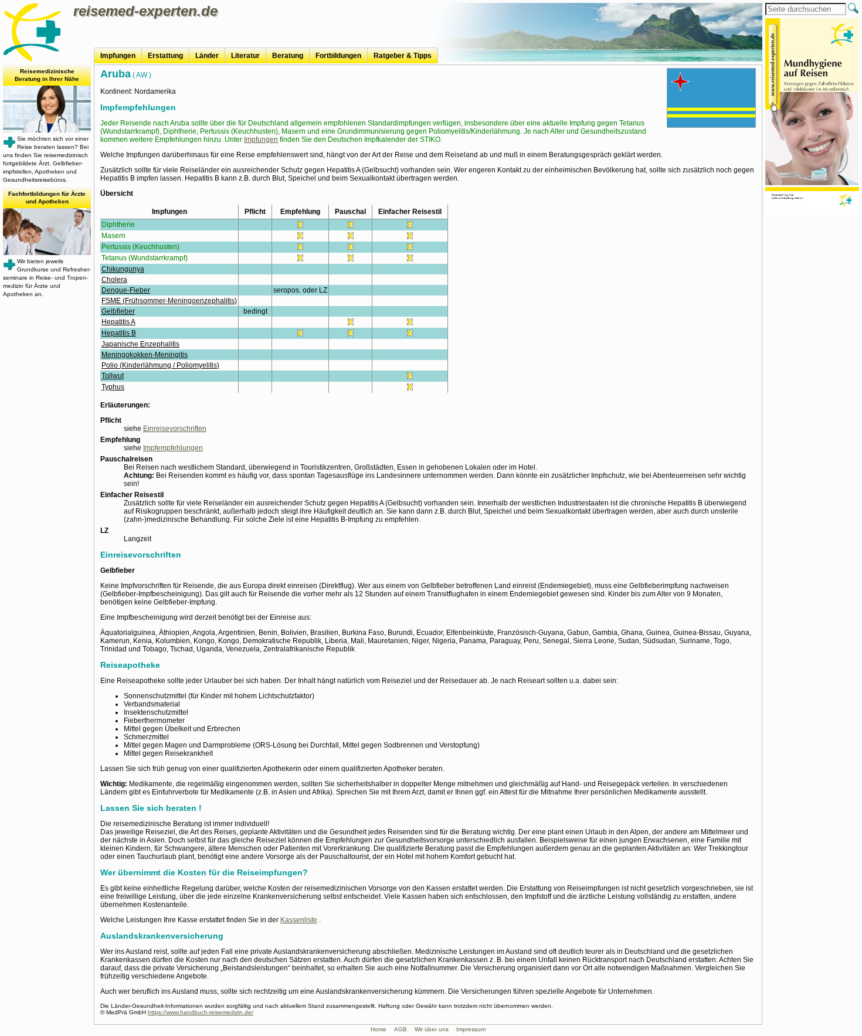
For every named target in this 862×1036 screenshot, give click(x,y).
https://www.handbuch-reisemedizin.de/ (200, 1012)
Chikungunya (122, 269)
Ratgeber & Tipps (403, 56)
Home (378, 1029)
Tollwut (112, 376)
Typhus (112, 387)
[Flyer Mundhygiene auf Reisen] (812, 118)
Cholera (114, 280)
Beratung (287, 56)
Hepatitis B (118, 333)
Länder (207, 56)
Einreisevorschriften (174, 428)
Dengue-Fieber (125, 290)
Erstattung (165, 56)
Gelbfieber (118, 311)
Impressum (471, 1029)
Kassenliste (298, 920)
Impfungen (117, 56)
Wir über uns (432, 1029)
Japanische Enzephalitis (140, 344)
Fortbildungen (338, 56)
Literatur (245, 56)
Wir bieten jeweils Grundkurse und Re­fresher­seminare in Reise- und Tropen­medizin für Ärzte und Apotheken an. (47, 244)
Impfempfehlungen (173, 448)
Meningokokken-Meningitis (144, 355)
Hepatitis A (118, 322)
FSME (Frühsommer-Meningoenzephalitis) (169, 301)
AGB (400, 1029)
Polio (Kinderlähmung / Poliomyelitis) (160, 365)
